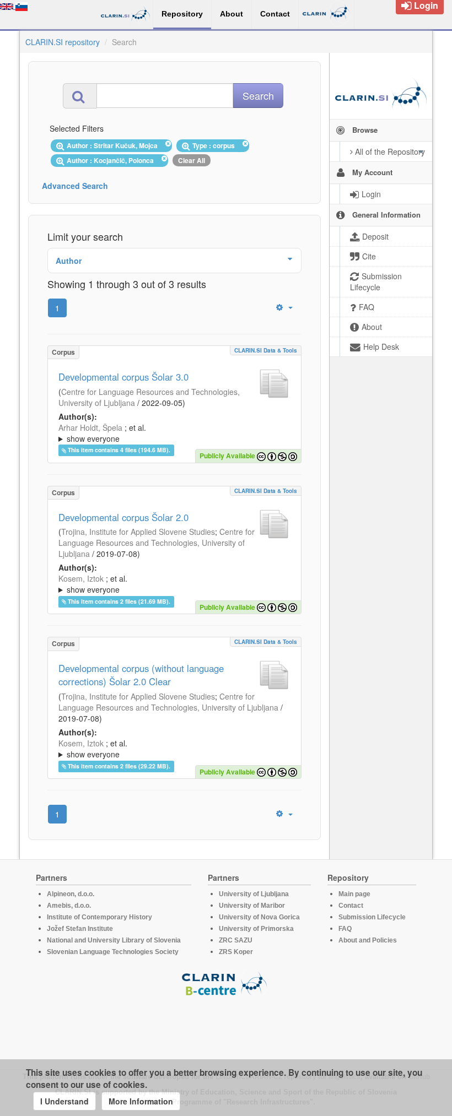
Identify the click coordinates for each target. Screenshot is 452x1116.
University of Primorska (256, 929)
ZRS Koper (236, 952)
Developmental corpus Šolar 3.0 (123, 376)
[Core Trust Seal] (226, 1028)
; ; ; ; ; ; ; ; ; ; (167, 749)
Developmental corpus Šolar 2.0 (123, 517)
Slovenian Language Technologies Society (113, 952)
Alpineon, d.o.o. (70, 894)
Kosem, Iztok (81, 578)
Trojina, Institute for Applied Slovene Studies (138, 531)
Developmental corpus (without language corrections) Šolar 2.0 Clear (141, 675)
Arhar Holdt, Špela (90, 427)
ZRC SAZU (235, 940)
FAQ (345, 929)
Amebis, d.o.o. (69, 905)
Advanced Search (75, 185)
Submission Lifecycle (372, 917)
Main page (354, 894)
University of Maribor (252, 905)
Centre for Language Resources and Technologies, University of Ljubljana (156, 542)
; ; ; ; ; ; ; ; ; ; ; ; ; (173, 433)
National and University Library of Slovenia (114, 940)
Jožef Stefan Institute (80, 929)
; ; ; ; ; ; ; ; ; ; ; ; (171, 584)
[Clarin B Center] (226, 983)
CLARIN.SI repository (62, 41)
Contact (350, 905)
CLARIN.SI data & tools (265, 350)
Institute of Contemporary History (99, 917)
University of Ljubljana (254, 894)
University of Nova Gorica (259, 917)
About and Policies (367, 940)
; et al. (102, 433)
